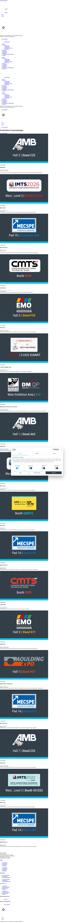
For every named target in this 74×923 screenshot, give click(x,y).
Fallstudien (4, 53)
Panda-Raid (7, 49)
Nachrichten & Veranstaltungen (8, 54)
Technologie (4, 51)
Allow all (53, 472)
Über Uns (4, 44)
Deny (20, 472)
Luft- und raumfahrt (6, 875)
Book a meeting (5, 888)
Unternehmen (7, 45)
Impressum (46, 921)
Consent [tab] (19, 453)
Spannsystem (4, 52)
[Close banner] (61, 449)
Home (3, 43)
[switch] (30, 468)
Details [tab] (37, 453)
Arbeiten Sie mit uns (8, 47)
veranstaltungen (4, 133)
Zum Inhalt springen (3, 0)
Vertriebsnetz (7, 46)
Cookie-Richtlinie (31, 921)
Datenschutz (25, 921)
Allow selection (37, 472)
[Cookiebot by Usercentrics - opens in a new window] (54, 449)
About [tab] (54, 453)
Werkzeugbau (4, 876)
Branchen (4, 50)
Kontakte (4, 55)
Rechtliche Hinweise (39, 921)
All (0, 133)
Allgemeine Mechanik (6, 877)
